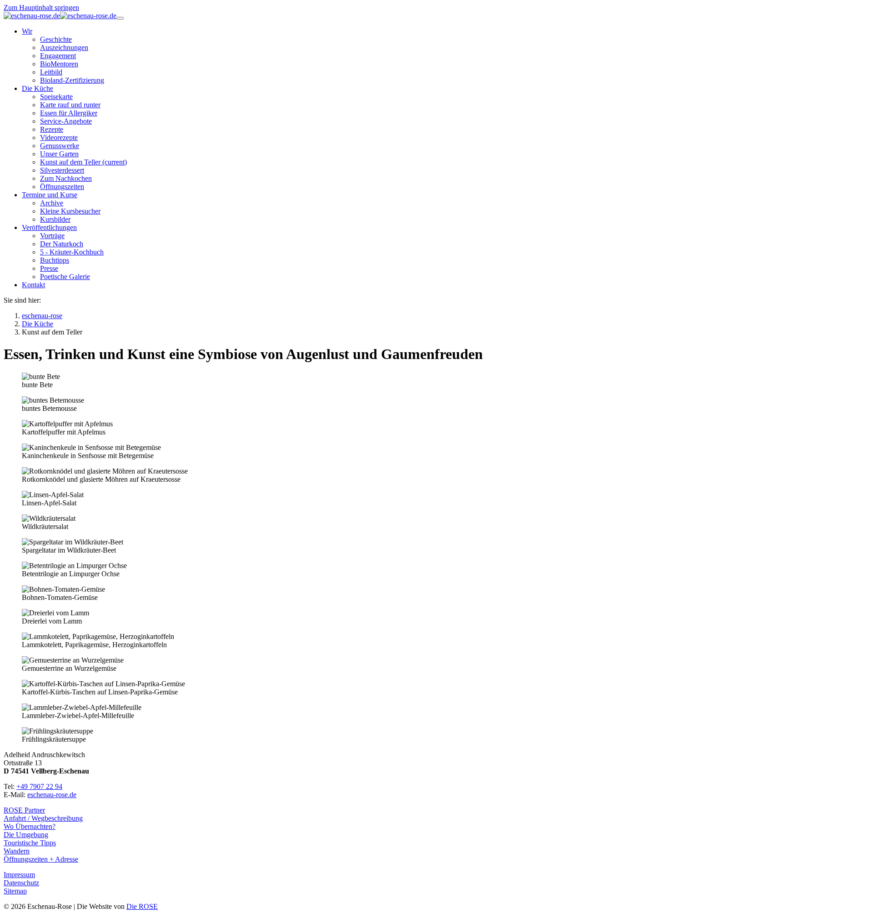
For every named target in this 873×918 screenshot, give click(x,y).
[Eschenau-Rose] (60, 16)
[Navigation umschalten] (120, 18)
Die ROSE (142, 906)
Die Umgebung (26, 834)
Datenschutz (21, 883)
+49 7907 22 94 (39, 786)
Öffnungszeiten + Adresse (41, 859)
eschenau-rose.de (51, 794)
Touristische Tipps (30, 843)
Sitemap (15, 891)
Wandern (17, 851)
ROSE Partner (24, 810)
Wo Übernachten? (29, 826)
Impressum (19, 874)
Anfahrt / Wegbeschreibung (43, 818)
